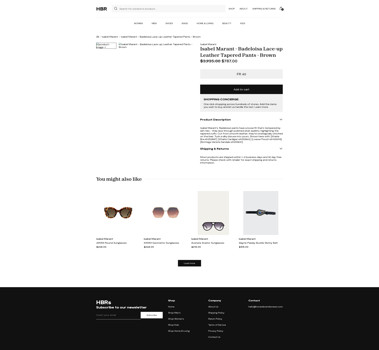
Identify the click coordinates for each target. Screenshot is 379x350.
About (244, 8)
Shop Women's (176, 318)
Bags (185, 23)
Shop (232, 8)
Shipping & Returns (264, 8)
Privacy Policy (215, 331)
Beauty (226, 23)
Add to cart (241, 89)
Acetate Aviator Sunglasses (207, 242)
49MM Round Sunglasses (111, 242)
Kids (242, 23)
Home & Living (205, 23)
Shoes (169, 23)
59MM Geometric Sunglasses (161, 242)
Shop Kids (173, 325)
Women (138, 23)
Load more (189, 263)
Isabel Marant (110, 36)
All (97, 36)
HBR (101, 8)
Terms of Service (217, 325)
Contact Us (214, 337)
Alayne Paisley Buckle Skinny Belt (258, 242)
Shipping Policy (216, 312)
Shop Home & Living (179, 331)
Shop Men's (174, 312)
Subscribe (152, 315)
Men (154, 23)
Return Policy (215, 318)
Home (171, 306)
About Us (213, 306)
